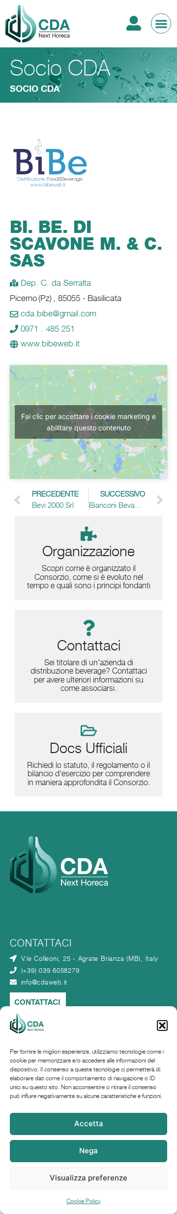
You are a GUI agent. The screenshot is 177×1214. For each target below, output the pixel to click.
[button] (162, 1025)
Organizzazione (88, 551)
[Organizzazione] (89, 534)
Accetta (88, 1123)
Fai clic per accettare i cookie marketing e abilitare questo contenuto (88, 422)
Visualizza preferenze (88, 1177)
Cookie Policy (83, 1201)
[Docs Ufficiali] (89, 730)
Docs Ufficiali (88, 748)
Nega (88, 1150)
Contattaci (88, 645)
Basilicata (104, 298)
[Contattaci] (89, 628)
